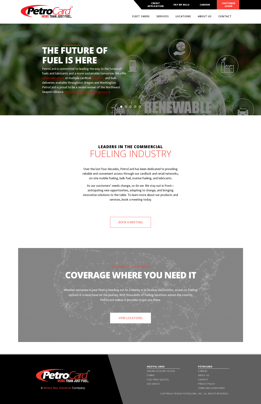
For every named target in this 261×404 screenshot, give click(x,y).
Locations (183, 16)
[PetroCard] (47, 16)
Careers (205, 4)
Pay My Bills (181, 4)
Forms (150, 375)
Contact (225, 16)
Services (162, 16)
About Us (204, 16)
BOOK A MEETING (130, 222)
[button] (121, 107)
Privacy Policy (206, 383)
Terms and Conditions (211, 388)
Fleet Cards (140, 16)
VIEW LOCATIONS (130, 318)
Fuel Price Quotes (158, 379)
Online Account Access (161, 371)
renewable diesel (53, 78)
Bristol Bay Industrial (57, 388)
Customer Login (228, 5)
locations (98, 78)
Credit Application (156, 5)
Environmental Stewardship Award (87, 92)
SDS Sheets (153, 383)
